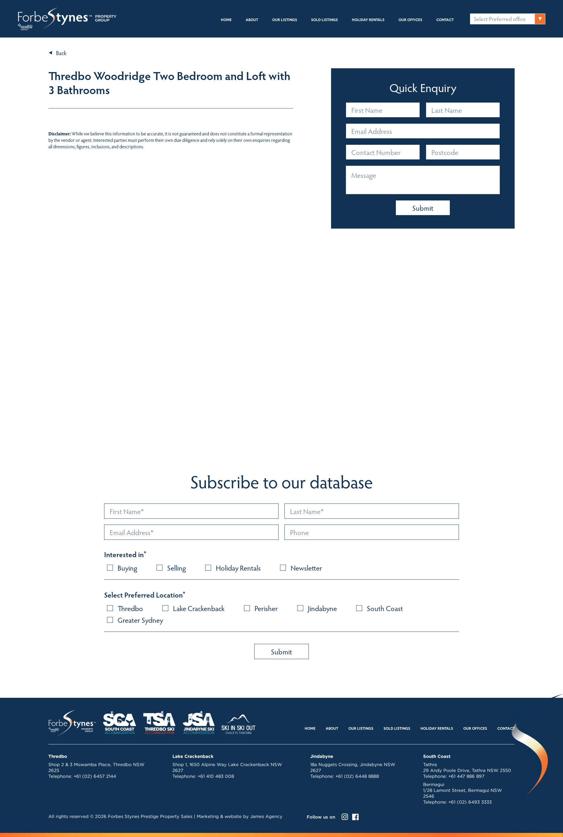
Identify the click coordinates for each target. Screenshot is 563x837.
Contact (445, 20)
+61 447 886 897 (466, 776)
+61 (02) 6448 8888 (357, 776)
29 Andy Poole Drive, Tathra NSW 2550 (467, 770)
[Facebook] (355, 817)
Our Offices (410, 20)
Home (226, 20)
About (252, 20)
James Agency (266, 816)
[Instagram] (345, 817)
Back (61, 53)
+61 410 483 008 (216, 776)
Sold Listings (324, 20)
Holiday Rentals (368, 20)
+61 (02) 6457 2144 (95, 776)
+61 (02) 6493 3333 (470, 802)
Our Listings (284, 20)
